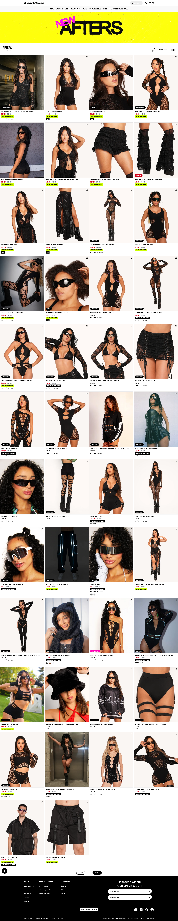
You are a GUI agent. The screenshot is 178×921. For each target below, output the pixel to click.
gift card (63, 890)
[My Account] (145, 3)
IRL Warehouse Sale (118, 9)
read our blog (43, 886)
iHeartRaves (110, 918)
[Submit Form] (149, 891)
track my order (29, 886)
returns (26, 897)
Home (5, 51)
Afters (11, 51)
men (67, 9)
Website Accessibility (42, 918)
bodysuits (75, 9)
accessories (95, 9)
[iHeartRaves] (34, 3)
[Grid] (172, 50)
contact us (27, 894)
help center (28, 890)
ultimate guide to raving (47, 890)
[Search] (133, 3)
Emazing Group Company (137, 918)
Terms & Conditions (57, 918)
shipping (26, 901)
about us (63, 886)
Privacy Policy (28, 918)
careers (63, 894)
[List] (174, 50)
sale (105, 9)
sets (85, 9)
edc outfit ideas (44, 894)
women (59, 9)
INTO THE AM (150, 918)
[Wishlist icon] (42, 56)
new (52, 9)
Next (96, 872)
